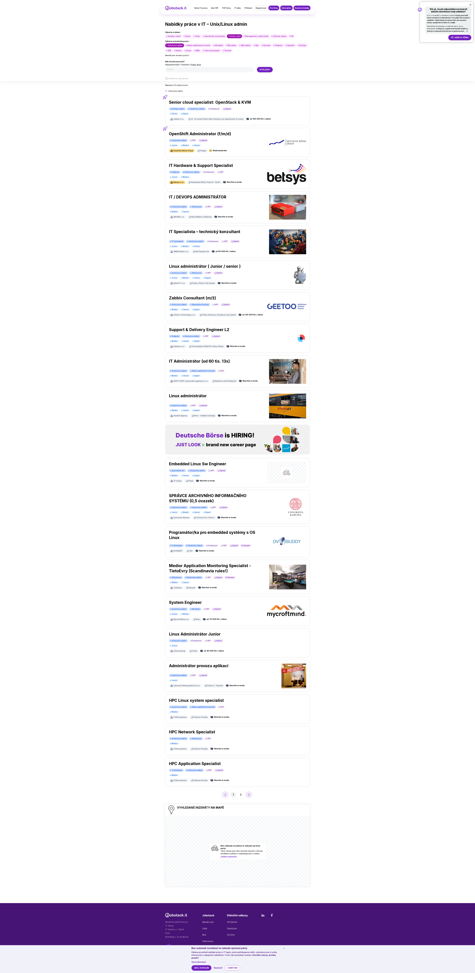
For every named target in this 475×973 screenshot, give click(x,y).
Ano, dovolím (201, 968)
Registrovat (261, 8)
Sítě (256, 45)
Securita (266, 45)
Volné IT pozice (201, 8)
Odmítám (232, 968)
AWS (198, 50)
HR (292, 36)
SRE (169, 50)
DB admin (219, 45)
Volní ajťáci (286, 8)
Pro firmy (274, 8)
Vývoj (187, 36)
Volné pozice (207, 941)
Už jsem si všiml (460, 37)
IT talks (237, 8)
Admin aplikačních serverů (198, 45)
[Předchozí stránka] (225, 794)
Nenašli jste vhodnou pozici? (177, 55)
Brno (199, 64)
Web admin (245, 45)
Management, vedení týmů (256, 36)
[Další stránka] (248, 794)
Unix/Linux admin (175, 45)
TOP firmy (226, 8)
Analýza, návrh (174, 36)
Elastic (178, 50)
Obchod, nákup (279, 36)
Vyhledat (265, 69)
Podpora (278, 45)
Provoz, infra (235, 36)
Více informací (198, 962)
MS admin (232, 45)
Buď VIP (214, 8)
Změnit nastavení (229, 856)
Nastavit (218, 968)
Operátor (291, 45)
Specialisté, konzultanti (214, 36)
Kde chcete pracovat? (175, 61)
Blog (204, 934)
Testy (197, 36)
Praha (193, 64)
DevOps (302, 45)
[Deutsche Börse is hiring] (237, 440)
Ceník (204, 928)
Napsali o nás (208, 922)
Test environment (212, 50)
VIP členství (232, 922)
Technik (227, 50)
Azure (188, 50)
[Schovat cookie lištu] (284, 948)
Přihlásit (248, 8)
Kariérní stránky (302, 8)
